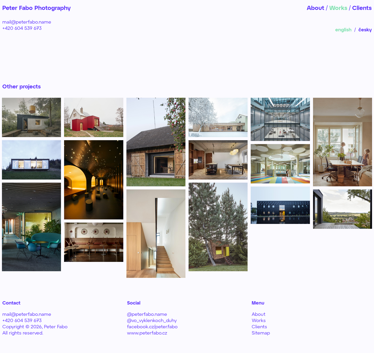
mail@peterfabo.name (26, 22)
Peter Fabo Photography (36, 7)
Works (259, 320)
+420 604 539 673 (22, 28)
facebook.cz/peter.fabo (152, 326)
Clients (259, 326)
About (259, 314)
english (343, 29)
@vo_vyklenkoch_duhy (152, 320)
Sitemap (261, 332)
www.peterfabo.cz (147, 332)
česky (365, 29)
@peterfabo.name (147, 314)
